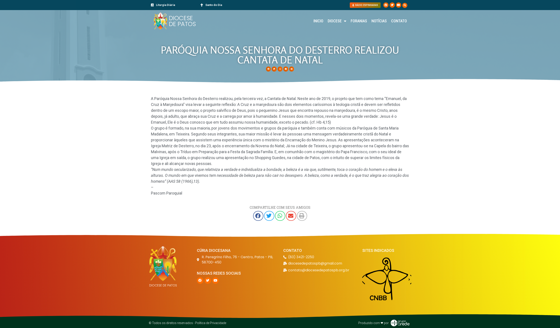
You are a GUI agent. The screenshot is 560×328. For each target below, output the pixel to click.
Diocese (335, 21)
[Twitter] (392, 5)
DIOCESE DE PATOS (182, 21)
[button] (404, 5)
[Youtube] (398, 5)
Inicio (318, 21)
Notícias (379, 21)
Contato (399, 21)
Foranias (359, 21)
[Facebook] (385, 5)
